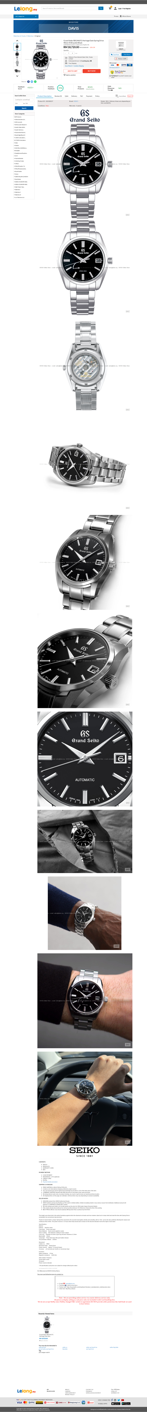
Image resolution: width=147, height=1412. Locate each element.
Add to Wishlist (44, 1340)
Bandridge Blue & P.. (20, 135)
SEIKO (76, 101)
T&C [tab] (81, 96)
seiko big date (114, 1347)
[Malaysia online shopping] (26, 9)
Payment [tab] (89, 96)
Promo (116, 16)
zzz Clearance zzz (19, 197)
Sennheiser (18, 179)
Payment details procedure (50, 1182)
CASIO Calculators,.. (20, 137)
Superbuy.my (115, 1393)
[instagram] (115, 1400)
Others (17, 163)
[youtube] (122, 1400)
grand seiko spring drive (46, 1349)
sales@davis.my (70, 1283)
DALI (16, 143)
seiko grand (42, 1347)
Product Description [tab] (45, 96)
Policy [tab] (97, 96)
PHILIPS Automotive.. (20, 169)
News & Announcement (93, 1393)
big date (64, 1349)
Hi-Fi (16, 156)
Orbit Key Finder (19, 161)
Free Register (127, 8)
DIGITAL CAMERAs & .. (21, 148)
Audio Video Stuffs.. (20, 127)
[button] (17, 40)
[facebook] (112, 1400)
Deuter (17, 145)
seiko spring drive (91, 1347)
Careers (67, 1391)
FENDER (17, 150)
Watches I (17, 189)
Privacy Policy (70, 1394)
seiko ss (64, 1347)
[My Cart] (110, 8)
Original (37, 36)
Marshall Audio (19, 158)
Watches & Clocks (20, 36)
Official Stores (126, 16)
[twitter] (119, 1400)
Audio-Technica (19, 130)
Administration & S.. (20, 119)
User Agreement (70, 1393)
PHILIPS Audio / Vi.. (20, 166)
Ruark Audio (18, 171)
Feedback (89, 1391)
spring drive (90, 1349)
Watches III (18, 195)
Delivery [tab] (74, 96)
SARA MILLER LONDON (21, 176)
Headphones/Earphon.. (21, 153)
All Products (18, 117)
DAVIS (121, 49)
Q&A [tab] (66, 96)
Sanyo (16, 174)
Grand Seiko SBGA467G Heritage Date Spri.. (46, 1335)
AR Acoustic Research (21, 124)
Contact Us (89, 1389)
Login (120, 8)
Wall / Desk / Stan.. (19, 187)
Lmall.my (114, 1391)
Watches (30, 36)
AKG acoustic (18, 122)
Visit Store (127, 54)
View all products (90, 88)
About (67, 1389)
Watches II (18, 192)
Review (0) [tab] (58, 96)
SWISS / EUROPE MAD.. (21, 182)
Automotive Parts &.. (20, 132)
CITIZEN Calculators (20, 140)
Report (130, 96)
